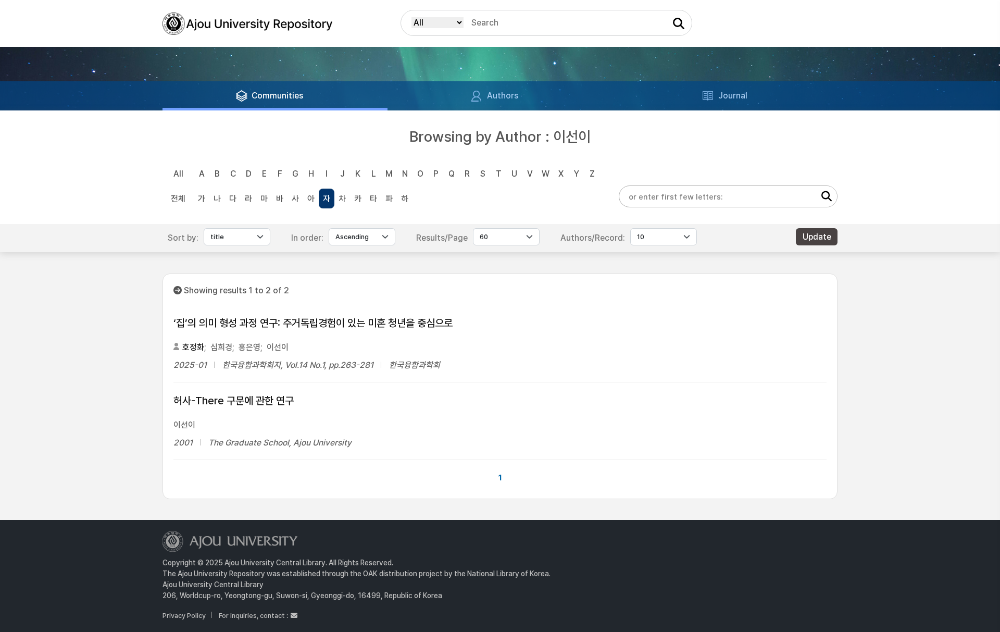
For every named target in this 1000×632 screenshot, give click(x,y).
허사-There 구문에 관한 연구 (233, 400)
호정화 (193, 347)
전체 (178, 199)
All (178, 174)
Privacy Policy (184, 615)
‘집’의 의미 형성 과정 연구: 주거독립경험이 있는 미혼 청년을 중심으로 (313, 323)
